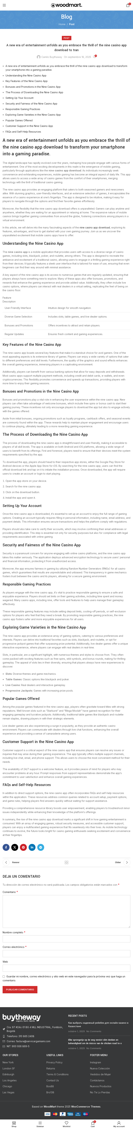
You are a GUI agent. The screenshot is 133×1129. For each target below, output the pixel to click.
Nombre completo (14, 932)
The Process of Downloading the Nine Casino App (34, 92)
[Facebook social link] (6, 847)
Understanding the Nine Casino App (26, 75)
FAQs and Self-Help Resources (23, 131)
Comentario (10, 892)
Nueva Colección (100, 1068)
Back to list (66, 862)
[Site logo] (66, 4)
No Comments (93, 1031)
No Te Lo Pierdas (100, 1092)
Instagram (95, 1062)
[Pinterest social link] (23, 847)
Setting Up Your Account (19, 97)
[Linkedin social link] (32, 847)
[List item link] (34, 1029)
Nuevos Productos (100, 1086)
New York (8, 1062)
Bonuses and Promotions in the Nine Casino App (33, 86)
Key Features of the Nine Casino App (27, 81)
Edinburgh (8, 1074)
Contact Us (52, 1080)
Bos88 (50, 1086)
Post (71, 24)
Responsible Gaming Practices (23, 109)
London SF (9, 1068)
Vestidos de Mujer (100, 1074)
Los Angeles (10, 1080)
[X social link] (14, 847)
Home (62, 24)
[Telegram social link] (40, 847)
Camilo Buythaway (51, 56)
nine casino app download (95, 227)
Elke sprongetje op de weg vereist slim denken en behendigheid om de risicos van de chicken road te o (95, 1041)
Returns (50, 1068)
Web (5, 961)
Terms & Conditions (57, 1074)
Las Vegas (8, 1092)
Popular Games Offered (19, 120)
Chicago (7, 1086)
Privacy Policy (54, 1062)
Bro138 (50, 1092)
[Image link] (22, 1017)
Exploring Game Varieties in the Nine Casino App (33, 114)
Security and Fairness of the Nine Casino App (31, 103)
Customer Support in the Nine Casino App (29, 125)
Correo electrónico (15, 947)
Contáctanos (97, 1080)
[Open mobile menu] (4, 5)
